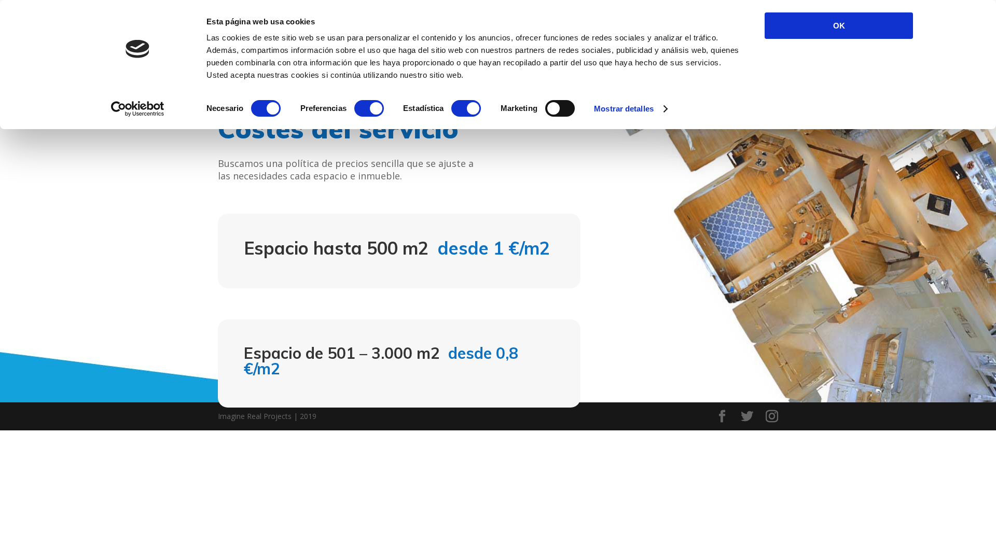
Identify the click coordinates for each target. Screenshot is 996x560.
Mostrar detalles (624, 108)
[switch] (369, 108)
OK (839, 25)
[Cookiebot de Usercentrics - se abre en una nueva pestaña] (137, 109)
